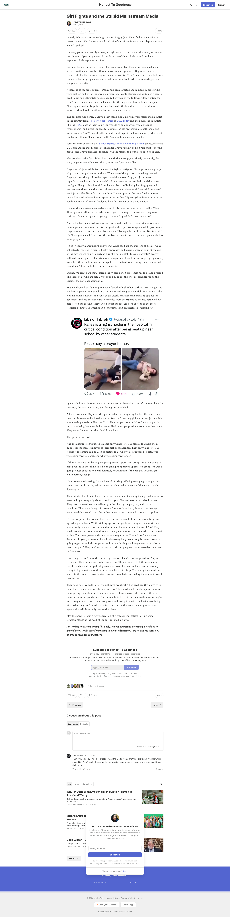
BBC (78, 125)
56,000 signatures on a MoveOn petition (121, 144)
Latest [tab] (76, 784)
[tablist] (78, 724)
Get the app (128, 904)
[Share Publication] (197, 4)
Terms (124, 898)
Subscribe (208, 4)
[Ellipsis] (162, 755)
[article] (115, 800)
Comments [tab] (73, 724)
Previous (76, 705)
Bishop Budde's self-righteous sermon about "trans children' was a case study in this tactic (102, 800)
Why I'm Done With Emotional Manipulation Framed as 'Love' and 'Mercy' (100, 793)
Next (155, 705)
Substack (102, 911)
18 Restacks (99, 686)
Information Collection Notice (114, 863)
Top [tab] (69, 784)
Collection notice (135, 898)
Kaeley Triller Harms (82, 22)
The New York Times (101, 121)
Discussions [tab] (87, 784)
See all (72, 858)
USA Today (123, 121)
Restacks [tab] (84, 724)
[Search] (191, 4)
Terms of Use (128, 861)
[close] (140, 815)
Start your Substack (108, 904)
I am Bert (76, 755)
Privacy (116, 898)
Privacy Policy (135, 863)
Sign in (221, 4)
